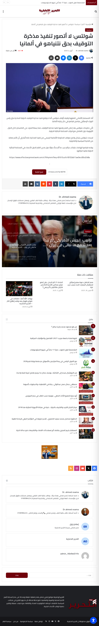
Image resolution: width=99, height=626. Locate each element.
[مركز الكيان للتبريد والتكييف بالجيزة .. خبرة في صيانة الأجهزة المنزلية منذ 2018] (86, 411)
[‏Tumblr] (55, 184)
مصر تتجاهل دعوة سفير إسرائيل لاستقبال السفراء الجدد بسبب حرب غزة (80, 285)
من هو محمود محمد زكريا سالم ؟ (64, 326)
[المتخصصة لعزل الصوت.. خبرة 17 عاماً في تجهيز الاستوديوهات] (86, 353)
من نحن (15, 621)
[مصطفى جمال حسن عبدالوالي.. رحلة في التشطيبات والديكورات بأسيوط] (86, 388)
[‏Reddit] (43, 184)
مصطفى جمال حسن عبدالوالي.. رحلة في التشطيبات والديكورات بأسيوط (50, 384)
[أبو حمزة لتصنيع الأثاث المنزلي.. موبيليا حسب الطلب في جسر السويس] (86, 399)
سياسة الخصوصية (26, 621)
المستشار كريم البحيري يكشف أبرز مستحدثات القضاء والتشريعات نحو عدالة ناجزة (46, 430)
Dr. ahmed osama (82, 50)
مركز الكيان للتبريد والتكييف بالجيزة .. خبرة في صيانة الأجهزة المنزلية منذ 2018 (47, 407)
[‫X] (75, 57)
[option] (49, 241)
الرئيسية (89, 24)
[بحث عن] (95, 12)
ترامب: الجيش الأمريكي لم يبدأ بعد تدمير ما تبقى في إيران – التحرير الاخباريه (68, 242)
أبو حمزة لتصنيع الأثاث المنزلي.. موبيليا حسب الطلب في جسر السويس (51, 395)
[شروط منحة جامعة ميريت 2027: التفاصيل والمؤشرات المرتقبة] (86, 342)
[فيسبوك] (81, 57)
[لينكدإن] (69, 57)
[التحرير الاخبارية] (49, 11)
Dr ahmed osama (71, 509)
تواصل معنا (39, 621)
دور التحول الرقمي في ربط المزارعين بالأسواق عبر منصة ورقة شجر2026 (60, 3)
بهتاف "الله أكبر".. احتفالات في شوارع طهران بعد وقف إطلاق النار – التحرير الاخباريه (19, 301)
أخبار (82, 24)
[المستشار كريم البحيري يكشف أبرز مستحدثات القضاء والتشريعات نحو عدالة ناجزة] (86, 434)
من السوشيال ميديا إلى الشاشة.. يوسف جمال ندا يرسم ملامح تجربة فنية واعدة (46, 372)
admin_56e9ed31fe (69, 554)
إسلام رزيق (74, 524)
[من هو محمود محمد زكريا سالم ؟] (86, 330)
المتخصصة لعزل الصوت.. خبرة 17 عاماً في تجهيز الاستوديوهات (53, 349)
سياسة (77, 24)
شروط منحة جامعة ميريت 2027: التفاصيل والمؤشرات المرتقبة (53, 338)
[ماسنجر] (63, 57)
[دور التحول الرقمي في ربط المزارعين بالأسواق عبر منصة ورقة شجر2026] (86, 365)
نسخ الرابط (39, 172)
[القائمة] (3, 12)
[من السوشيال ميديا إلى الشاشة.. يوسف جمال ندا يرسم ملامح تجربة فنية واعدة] (86, 376)
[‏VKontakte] (37, 184)
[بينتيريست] (49, 184)
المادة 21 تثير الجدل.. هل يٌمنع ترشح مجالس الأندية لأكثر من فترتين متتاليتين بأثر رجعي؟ (51, 285)
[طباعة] (51, 57)
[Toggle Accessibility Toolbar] (93, 620)
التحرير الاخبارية (72, 539)
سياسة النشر (7, 621)
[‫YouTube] (82, 468)
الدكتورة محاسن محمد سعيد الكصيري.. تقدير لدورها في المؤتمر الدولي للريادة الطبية (44, 418)
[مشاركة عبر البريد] (57, 57)
